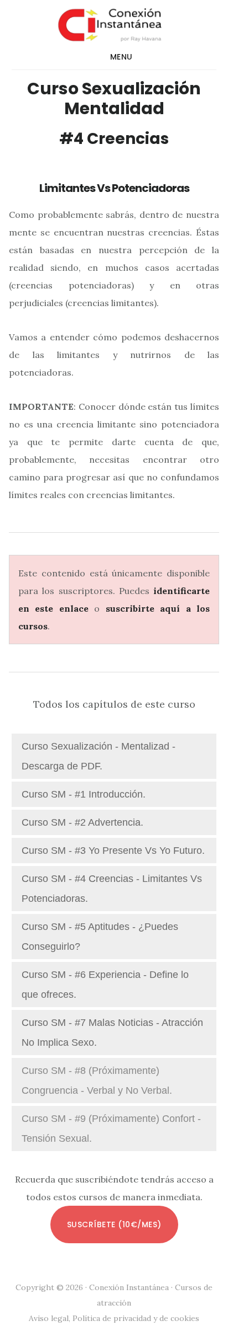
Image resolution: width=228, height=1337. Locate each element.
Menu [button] (121, 56)
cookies (184, 1318)
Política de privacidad (111, 1318)
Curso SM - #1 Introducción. (84, 794)
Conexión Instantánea (114, 24)
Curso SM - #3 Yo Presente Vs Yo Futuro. (113, 850)
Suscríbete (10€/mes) (114, 1224)
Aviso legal (49, 1318)
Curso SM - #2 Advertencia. (82, 822)
